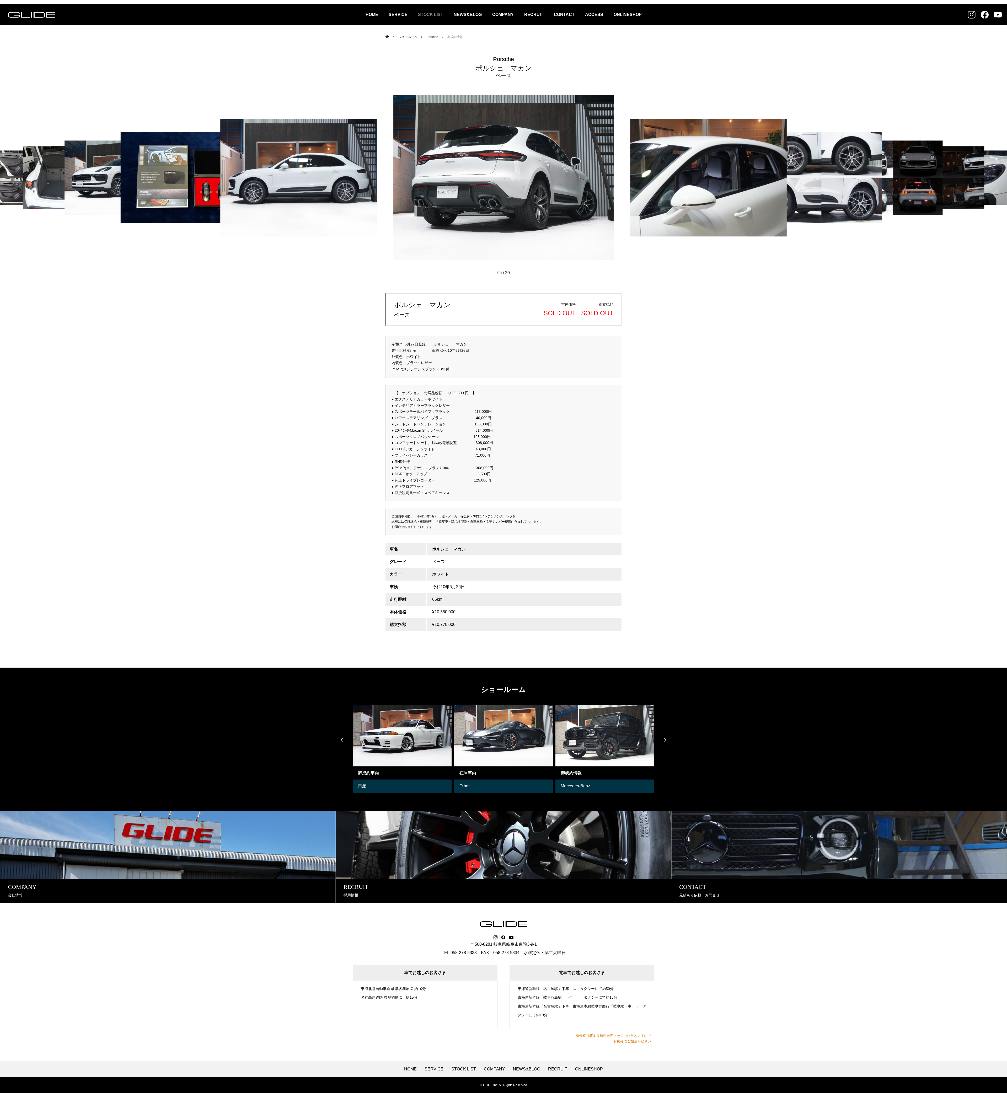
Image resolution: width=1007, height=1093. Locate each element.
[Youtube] (511, 937)
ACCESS (594, 14)
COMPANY (503, 14)
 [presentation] (342, 739)
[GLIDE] (31, 14)
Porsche (503, 59)
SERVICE (398, 14)
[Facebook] (503, 937)
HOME (372, 14)
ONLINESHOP (628, 14)
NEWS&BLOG (468, 14)
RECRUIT (533, 14)
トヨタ (567, 786)
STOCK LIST (430, 14)
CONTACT (564, 14)
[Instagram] (495, 937)
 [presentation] (664, 739)
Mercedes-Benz (474, 786)
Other (363, 786)
